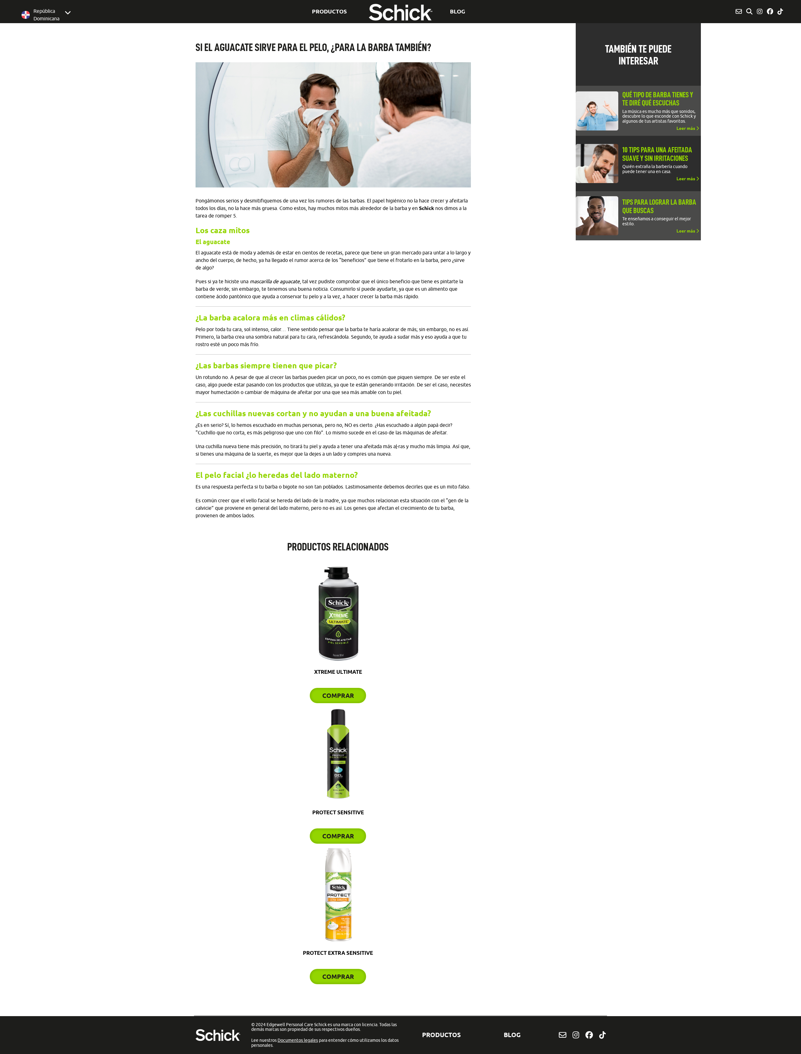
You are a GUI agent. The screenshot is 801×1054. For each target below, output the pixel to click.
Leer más (686, 128)
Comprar (338, 695)
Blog (457, 11)
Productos (329, 11)
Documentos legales (298, 1040)
